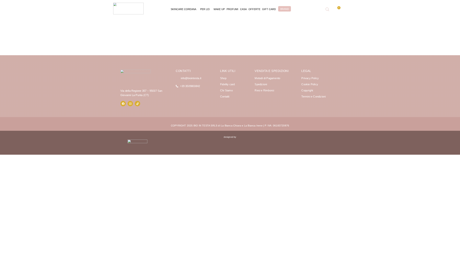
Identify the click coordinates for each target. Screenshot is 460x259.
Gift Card (269, 9)
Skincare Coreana (183, 9)
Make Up (219, 9)
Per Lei (205, 9)
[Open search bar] (327, 9)
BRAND (284, 9)
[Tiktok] (137, 103)
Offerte (254, 9)
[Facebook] (123, 103)
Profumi (232, 9)
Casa (243, 9)
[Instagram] (130, 103)
